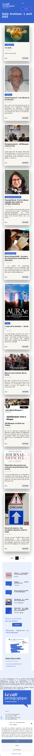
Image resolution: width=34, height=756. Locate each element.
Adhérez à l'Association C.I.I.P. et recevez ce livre (21, 574)
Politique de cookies (16, 753)
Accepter (17, 741)
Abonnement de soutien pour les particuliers (21, 600)
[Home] (9, 11)
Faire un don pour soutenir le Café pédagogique (21, 591)
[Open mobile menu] (23, 3)
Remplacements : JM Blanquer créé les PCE (17, 145)
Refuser (17, 745)
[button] (31, 723)
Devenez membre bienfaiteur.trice (21, 582)
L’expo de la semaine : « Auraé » (16, 327)
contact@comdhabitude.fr (14, 664)
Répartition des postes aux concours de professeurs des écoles (16, 467)
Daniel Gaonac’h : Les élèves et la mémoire (17, 99)
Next (12, 558)
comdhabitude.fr (11, 666)
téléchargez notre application (15, 689)
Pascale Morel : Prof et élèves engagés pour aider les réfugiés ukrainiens (16, 202)
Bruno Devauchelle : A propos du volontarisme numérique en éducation (17, 258)
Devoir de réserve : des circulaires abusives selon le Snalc (16, 530)
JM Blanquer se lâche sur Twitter (15, 424)
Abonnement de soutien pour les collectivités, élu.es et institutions (21, 609)
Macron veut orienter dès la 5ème (15, 374)
